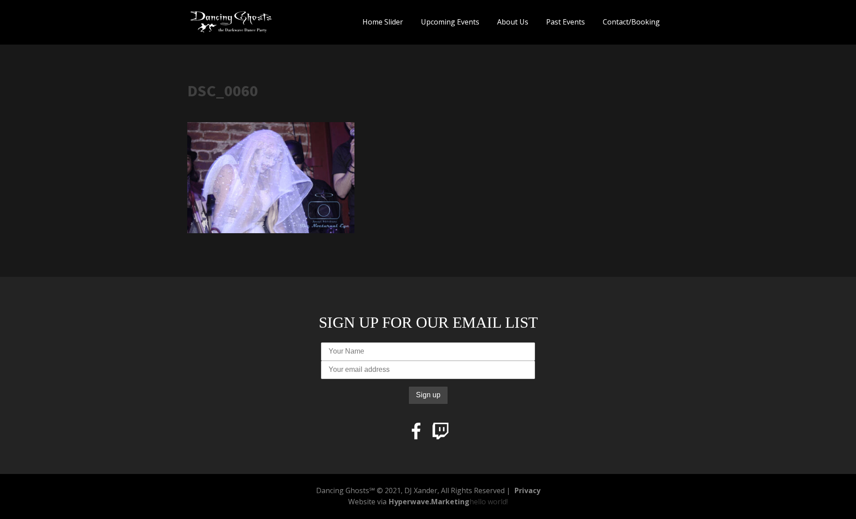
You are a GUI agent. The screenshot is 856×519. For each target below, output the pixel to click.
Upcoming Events (450, 22)
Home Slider (382, 22)
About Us (512, 22)
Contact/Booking (631, 22)
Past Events (565, 22)
